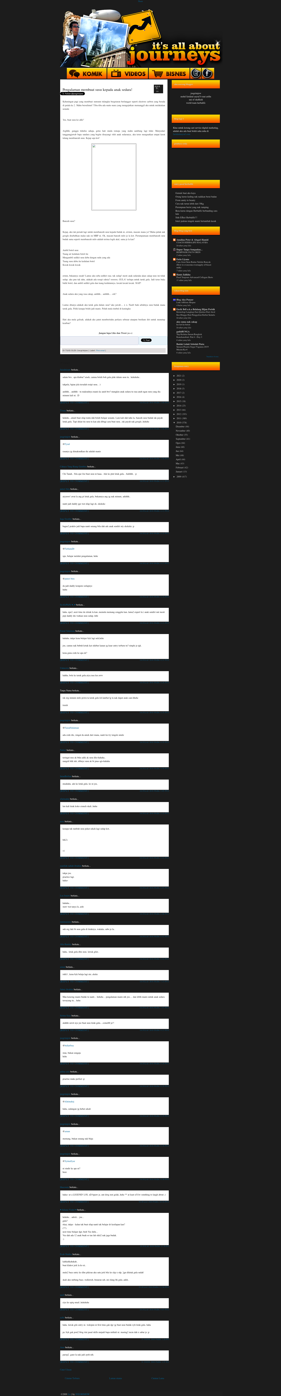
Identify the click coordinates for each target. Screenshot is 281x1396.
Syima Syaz (65, 1015)
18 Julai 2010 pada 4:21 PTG (154, 623)
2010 (179, 422)
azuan (62, 966)
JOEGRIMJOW (82, 1394)
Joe (69, 1394)
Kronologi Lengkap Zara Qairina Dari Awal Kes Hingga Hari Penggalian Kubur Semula (195, 313)
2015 (179, 401)
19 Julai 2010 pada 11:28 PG (154, 1246)
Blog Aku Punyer (184, 299)
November (181, 430)
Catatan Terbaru (72, 1378)
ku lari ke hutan (183, 324)
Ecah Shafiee (66, 1254)
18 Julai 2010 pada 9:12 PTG (154, 1030)
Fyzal (67, 444)
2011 (179, 418)
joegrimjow (65, 436)
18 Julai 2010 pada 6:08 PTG (154, 914)
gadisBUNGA (183, 331)
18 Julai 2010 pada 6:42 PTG (154, 936)
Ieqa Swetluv (66, 518)
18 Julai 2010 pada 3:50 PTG (154, 402)
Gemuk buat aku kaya (185, 193)
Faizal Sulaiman (67, 630)
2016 (179, 396)
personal (100, 350)
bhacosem (64, 1187)
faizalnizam (65, 369)
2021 (179, 375)
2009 (179, 476)
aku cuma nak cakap (186, 321)
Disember (180, 426)
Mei (178, 455)
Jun (178, 451)
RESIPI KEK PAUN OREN (188, 252)
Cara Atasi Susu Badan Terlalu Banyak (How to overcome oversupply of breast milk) (193, 264)
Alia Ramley (66, 944)
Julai (178, 446)
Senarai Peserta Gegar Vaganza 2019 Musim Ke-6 (192, 348)
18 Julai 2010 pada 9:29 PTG (154, 1063)
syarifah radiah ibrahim (70, 865)
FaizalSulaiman (72, 727)
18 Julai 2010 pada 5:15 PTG (154, 813)
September (181, 438)
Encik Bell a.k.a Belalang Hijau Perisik (195, 309)
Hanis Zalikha (183, 274)
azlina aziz (65, 1071)
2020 (179, 379)
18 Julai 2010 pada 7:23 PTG (154, 981)
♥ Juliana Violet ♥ (68, 1209)
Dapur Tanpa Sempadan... (189, 249)
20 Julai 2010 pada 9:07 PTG (154, 1309)
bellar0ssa (69, 1045)
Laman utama (115, 1378)
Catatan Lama (157, 1378)
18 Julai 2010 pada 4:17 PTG (154, 563)
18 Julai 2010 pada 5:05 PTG (154, 791)
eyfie (62, 1317)
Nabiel (63, 750)
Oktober (180, 434)
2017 (179, 392)
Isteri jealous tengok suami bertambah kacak (195, 221)
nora (62, 821)
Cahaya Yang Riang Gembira (73, 466)
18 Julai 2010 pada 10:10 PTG (154, 1202)
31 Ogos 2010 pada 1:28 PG (155, 1339)
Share (140, 1)
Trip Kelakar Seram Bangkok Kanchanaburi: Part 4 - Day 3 (189, 335)
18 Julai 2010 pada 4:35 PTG (154, 712)
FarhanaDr (69, 548)
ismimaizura (65, 921)
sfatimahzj (64, 798)
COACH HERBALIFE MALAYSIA (192, 242)
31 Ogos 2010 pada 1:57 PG (155, 1362)
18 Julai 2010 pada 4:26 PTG (154, 682)
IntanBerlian (65, 776)
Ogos (178, 442)
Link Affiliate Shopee (185, 302)
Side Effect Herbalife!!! (186, 217)
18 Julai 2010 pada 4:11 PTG (154, 481)
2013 (179, 409)
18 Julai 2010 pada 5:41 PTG (154, 858)
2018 (179, 388)
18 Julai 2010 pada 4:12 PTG (154, 511)
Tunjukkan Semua (212, 356)
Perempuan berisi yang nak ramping (192, 207)
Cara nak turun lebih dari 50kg (189, 203)
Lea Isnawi (65, 895)
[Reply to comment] (74, 402)
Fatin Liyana (182, 259)
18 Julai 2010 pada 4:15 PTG (154, 533)
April (178, 459)
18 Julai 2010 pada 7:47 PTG (154, 1007)
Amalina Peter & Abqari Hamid (192, 239)
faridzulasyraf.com (181, 134)
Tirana (63, 410)
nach (62, 1294)
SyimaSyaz (70, 1161)
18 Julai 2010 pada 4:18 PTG (154, 596)
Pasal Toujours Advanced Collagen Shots (194, 277)
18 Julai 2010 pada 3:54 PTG (154, 428)
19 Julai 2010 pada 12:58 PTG (154, 1287)
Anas (62, 1347)
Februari (180, 467)
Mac (178, 463)
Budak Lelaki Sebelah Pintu (190, 344)
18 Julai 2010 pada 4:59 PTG (154, 768)
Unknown (64, 668)
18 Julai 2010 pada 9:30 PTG (154, 1146)
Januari (179, 471)
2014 (179, 405)
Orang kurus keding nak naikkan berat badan (196, 196)
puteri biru (65, 488)
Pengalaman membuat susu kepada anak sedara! (97, 89)
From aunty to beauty (185, 200)
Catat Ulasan (66, 1369)
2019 (179, 384)
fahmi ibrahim (66, 989)
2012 (179, 414)
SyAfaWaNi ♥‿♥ (67, 604)
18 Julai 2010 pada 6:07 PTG (154, 887)
